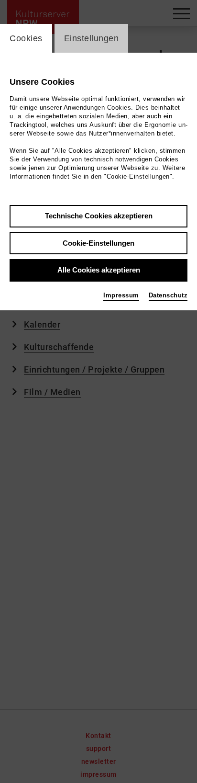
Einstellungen (91, 38)
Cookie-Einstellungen (98, 243)
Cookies (26, 38)
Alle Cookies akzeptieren (98, 270)
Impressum (121, 295)
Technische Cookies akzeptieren (99, 216)
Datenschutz (168, 295)
